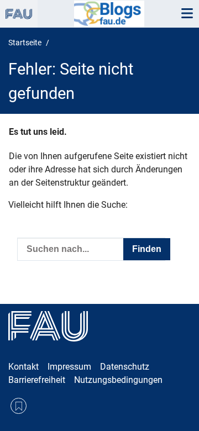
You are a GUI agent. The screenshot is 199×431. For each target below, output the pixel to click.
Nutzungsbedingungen (118, 380)
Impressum (69, 366)
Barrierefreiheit (36, 380)
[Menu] (187, 14)
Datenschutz (124, 366)
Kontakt (23, 366)
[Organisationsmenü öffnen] (19, 14)
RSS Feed (19, 406)
